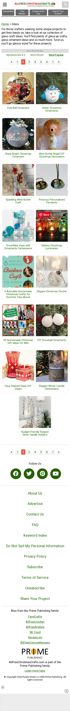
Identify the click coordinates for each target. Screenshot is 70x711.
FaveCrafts (35, 616)
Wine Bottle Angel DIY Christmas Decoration (51, 155)
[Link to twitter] (29, 473)
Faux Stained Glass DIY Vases (18, 387)
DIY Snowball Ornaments (51, 340)
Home (5, 24)
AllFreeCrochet (35, 622)
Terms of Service (35, 577)
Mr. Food (35, 632)
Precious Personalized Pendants (52, 201)
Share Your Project (35, 599)
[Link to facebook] (15, 473)
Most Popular (56, 55)
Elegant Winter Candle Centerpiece (51, 387)
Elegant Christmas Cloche (52, 291)
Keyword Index (35, 535)
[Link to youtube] (55, 473)
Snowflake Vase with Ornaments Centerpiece (18, 247)
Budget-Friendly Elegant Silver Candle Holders (35, 433)
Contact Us (35, 514)
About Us (35, 493)
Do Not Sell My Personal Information (35, 546)
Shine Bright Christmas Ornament (18, 155)
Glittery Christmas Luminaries (51, 247)
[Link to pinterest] (42, 473)
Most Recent (37, 55)
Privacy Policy (35, 556)
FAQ (35, 525)
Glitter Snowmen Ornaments (52, 109)
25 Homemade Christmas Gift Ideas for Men (18, 342)
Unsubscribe (35, 588)
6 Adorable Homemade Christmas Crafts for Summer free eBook (18, 294)
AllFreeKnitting (35, 627)
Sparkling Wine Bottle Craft (18, 201)
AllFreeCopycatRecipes (35, 642)
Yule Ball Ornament (18, 108)
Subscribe (35, 567)
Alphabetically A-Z (15, 55)
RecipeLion (35, 637)
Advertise (35, 504)
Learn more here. (35, 670)
